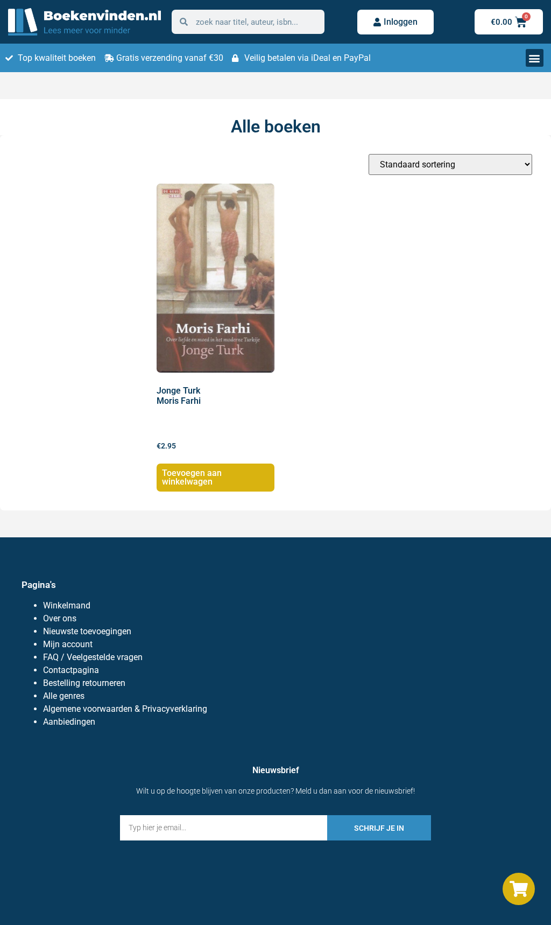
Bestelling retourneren (84, 683)
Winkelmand (66, 605)
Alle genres (63, 696)
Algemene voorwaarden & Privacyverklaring (125, 709)
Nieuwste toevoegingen (87, 631)
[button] (534, 58)
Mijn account (68, 644)
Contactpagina (71, 670)
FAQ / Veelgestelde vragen (93, 657)
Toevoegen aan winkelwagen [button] (192, 477)
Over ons (59, 618)
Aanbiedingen (69, 722)
